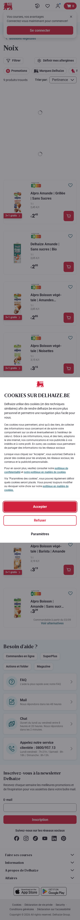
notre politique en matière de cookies (45, 472)
